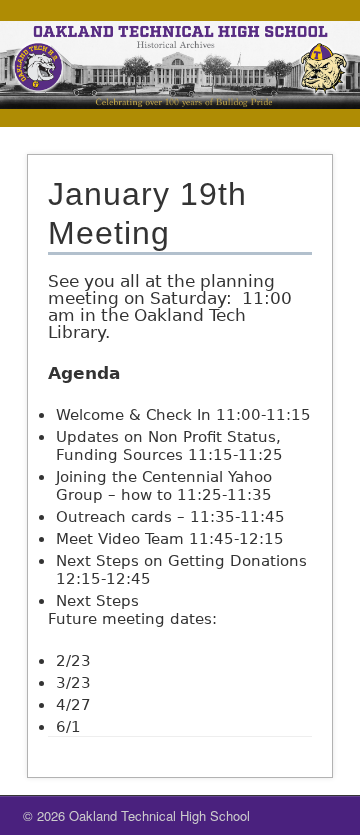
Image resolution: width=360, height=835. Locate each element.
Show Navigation (290, 109)
